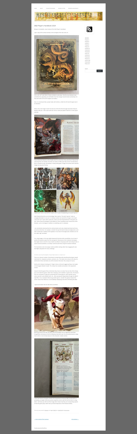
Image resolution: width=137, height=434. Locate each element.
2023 (87, 43)
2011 (88, 63)
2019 (88, 50)
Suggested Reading (50, 8)
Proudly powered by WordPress (40, 428)
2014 (88, 58)
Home (35, 8)
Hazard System (61, 8)
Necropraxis (66, 410)
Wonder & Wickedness (73, 8)
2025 (87, 39)
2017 (87, 53)
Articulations (75, 419)
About (41, 8)
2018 (88, 51)
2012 (88, 62)
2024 (87, 41)
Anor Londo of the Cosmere (41, 419)
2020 (88, 48)
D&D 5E (55, 410)
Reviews (46, 410)
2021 (87, 46)
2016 (88, 55)
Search (86, 68)
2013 (88, 60)
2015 (88, 56)
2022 (87, 45)
